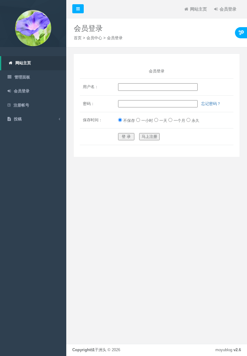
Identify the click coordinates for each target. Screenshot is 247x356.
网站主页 (198, 9)
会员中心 (94, 38)
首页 (78, 38)
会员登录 (228, 9)
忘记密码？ (211, 103)
